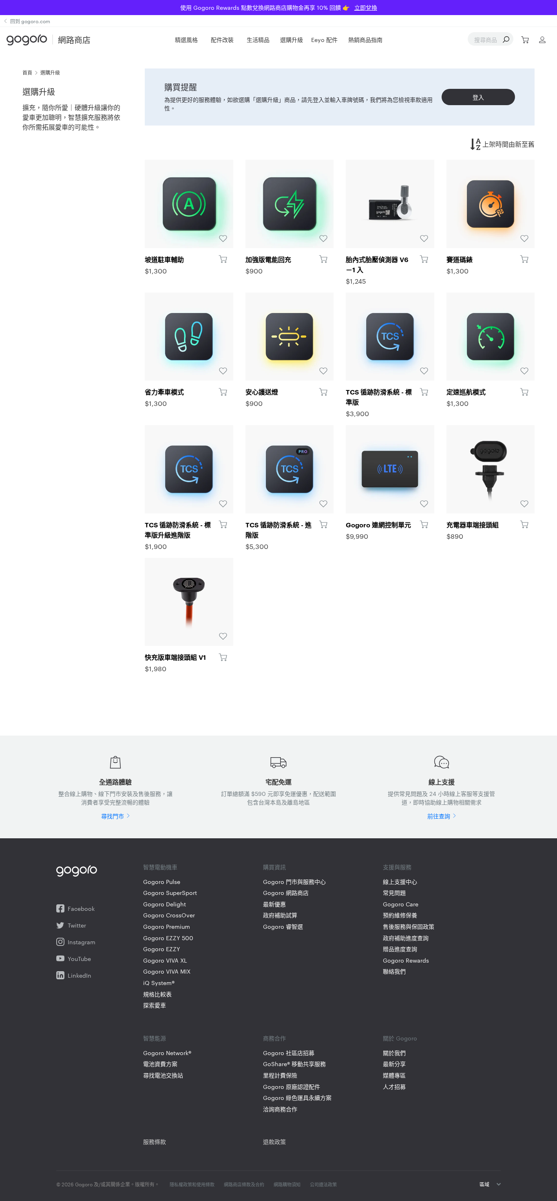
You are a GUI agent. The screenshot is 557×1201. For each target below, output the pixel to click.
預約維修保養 (400, 915)
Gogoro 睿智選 (283, 926)
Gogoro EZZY (161, 949)
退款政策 (274, 1141)
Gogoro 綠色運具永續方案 (297, 1098)
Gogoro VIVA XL (165, 960)
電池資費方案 (160, 1064)
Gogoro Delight (164, 904)
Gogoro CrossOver (169, 915)
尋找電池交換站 (163, 1075)
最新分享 (394, 1064)
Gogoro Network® (167, 1053)
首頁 (27, 72)
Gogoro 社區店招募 (288, 1053)
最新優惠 (274, 904)
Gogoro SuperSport (170, 893)
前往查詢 (438, 816)
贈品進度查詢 (400, 949)
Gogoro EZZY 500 (168, 938)
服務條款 (154, 1141)
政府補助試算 (280, 915)
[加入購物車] (223, 259)
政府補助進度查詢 (406, 938)
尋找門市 (112, 816)
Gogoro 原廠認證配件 (291, 1087)
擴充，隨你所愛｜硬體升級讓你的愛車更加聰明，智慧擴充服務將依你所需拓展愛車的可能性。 (71, 117)
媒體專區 (394, 1075)
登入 (478, 97)
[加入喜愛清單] (189, 204)
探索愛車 (154, 1005)
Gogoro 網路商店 (286, 893)
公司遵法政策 (323, 1184)
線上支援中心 (400, 882)
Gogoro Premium (166, 926)
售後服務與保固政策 (408, 926)
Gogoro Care (400, 904)
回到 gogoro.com (30, 20)
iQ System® (159, 983)
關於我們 (394, 1053)
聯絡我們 (394, 971)
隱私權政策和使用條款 (192, 1184)
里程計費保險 (280, 1075)
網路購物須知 (287, 1184)
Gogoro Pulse (161, 882)
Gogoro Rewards (406, 960)
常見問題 (394, 893)
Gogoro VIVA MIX (166, 971)
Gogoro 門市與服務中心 (294, 882)
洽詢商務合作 (280, 1109)
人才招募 (394, 1087)
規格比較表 (157, 994)
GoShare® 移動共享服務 (294, 1064)
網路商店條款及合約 (244, 1184)
